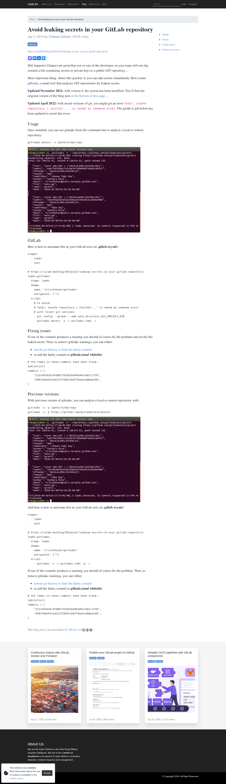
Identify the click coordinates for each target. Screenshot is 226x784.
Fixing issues (168, 44)
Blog (84, 4)
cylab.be (33, 4)
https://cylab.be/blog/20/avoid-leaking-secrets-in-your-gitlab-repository (68, 51)
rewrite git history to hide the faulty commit (63, 349)
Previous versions (170, 49)
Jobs (104, 4)
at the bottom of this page (88, 96)
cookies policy (16, 778)
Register (193, 4)
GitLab (32, 44)
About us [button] (46, 4)
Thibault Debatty (60, 36)
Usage (165, 34)
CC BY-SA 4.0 (73, 629)
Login (183, 4)
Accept (47, 773)
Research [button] (59, 4)
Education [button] (73, 4)
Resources (94, 4)
